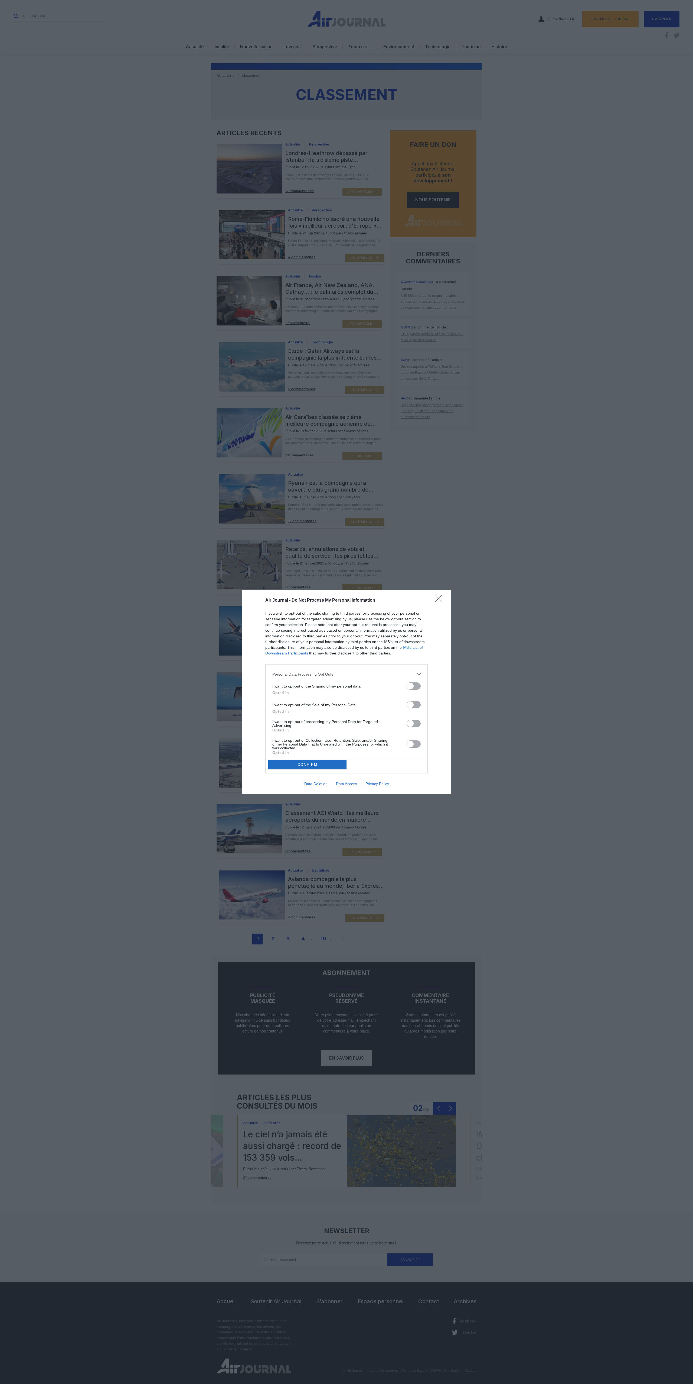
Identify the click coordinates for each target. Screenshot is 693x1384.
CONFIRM (308, 765)
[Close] (440, 600)
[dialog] (346, 692)
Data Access (346, 784)
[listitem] (346, 674)
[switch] (414, 686)
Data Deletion (316, 784)
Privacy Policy (377, 784)
